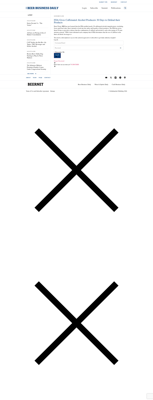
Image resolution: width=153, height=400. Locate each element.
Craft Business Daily (118, 84)
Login (84, 8)
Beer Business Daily (84, 84)
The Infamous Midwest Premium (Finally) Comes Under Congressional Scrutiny (36, 67)
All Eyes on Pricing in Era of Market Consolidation (36, 34)
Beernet (114, 2)
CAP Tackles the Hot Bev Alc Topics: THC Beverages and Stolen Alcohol (36, 44)
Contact (47, 77)
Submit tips (103, 2)
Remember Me (60, 52)
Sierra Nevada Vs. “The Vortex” (34, 24)
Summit (104, 8)
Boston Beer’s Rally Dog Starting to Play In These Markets (35, 56)
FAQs (40, 77)
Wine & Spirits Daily (101, 84)
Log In (57, 55)
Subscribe (94, 8)
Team (34, 77)
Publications (116, 8)
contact (124, 2)
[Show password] (120, 48)
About (28, 77)
